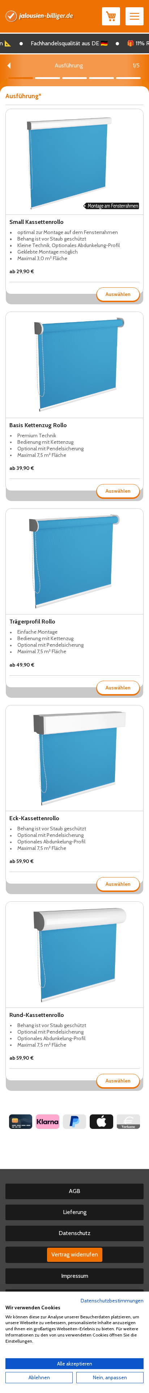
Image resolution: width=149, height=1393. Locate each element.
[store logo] (39, 16)
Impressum (74, 1275)
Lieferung (74, 1212)
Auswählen (118, 294)
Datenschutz (74, 1233)
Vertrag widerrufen (74, 1254)
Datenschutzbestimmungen (112, 1301)
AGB (74, 1191)
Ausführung (22, 96)
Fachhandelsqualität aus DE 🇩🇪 (62, 43)
